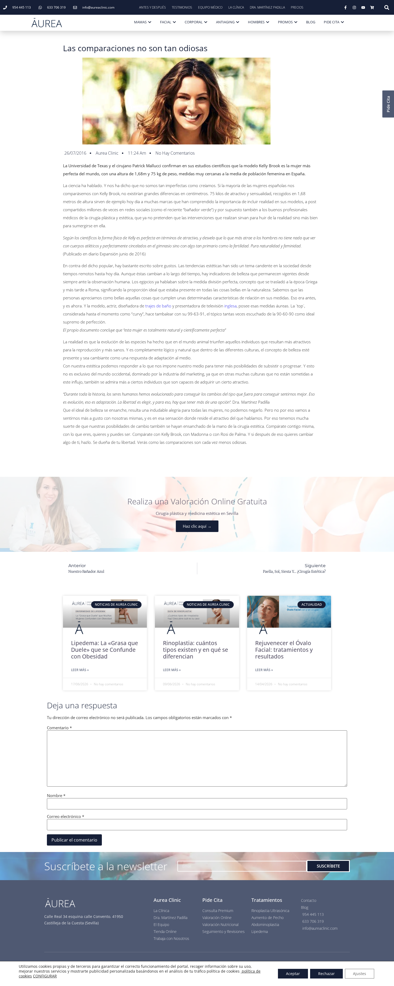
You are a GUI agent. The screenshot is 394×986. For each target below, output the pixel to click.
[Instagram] (354, 7)
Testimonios (182, 7)
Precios (297, 7)
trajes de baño (158, 305)
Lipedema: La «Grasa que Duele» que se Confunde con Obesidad (104, 649)
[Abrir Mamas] (149, 22)
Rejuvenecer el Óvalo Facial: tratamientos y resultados (284, 649)
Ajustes (359, 973)
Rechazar (326, 973)
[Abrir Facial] (174, 22)
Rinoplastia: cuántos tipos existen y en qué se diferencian (195, 649)
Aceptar (293, 973)
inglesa (230, 305)
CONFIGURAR (45, 976)
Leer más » (80, 670)
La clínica (236, 7)
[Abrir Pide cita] (342, 22)
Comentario (59, 728)
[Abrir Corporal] (205, 22)
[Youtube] (363, 7)
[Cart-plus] (372, 7)
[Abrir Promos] (296, 22)
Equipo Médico (210, 7)
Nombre (56, 796)
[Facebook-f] (345, 7)
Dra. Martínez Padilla (267, 7)
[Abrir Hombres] (267, 22)
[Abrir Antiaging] (237, 22)
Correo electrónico (65, 816)
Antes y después (152, 7)
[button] (387, 7)
